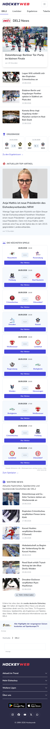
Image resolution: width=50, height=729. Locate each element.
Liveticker (16, 11)
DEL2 (4, 11)
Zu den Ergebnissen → (13, 154)
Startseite (6, 638)
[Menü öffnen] (44, 4)
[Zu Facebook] (18, 714)
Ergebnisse (32, 11)
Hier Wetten (25, 263)
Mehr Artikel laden (26, 595)
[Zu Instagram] (12, 714)
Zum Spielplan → (11, 472)
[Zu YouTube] (25, 714)
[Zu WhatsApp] (37, 714)
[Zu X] (31, 714)
